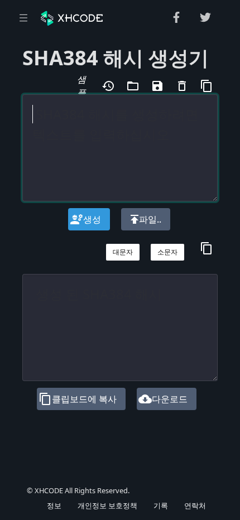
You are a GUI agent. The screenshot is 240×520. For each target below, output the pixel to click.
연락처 (195, 505)
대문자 (123, 252)
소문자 (167, 252)
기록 (160, 505)
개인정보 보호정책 (107, 505)
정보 (54, 505)
